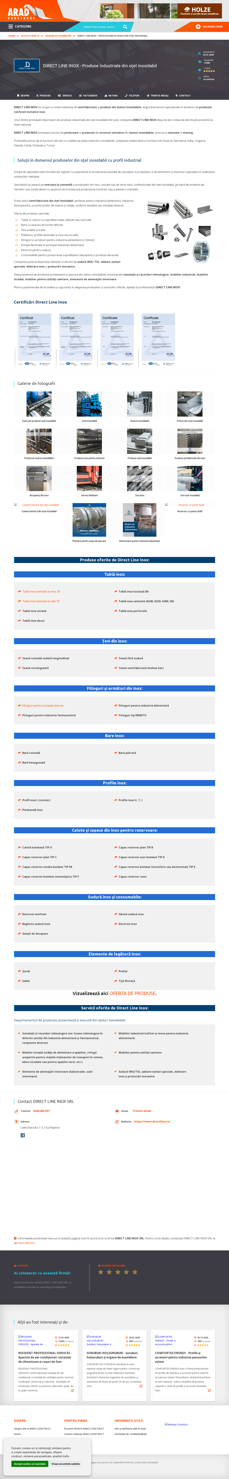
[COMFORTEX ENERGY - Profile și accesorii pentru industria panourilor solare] (167, 1341)
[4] (126, 1272)
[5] (135, 1272)
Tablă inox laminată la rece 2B (41, 591)
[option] (161, 10)
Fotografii (90, 95)
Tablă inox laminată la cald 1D (41, 601)
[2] (109, 1272)
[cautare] (124, 27)
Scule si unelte (30, 35)
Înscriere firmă (213, 26)
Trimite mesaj (159, 95)
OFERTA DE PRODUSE (132, 993)
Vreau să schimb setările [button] (66, 1463)
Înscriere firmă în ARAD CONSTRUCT (84, 1428)
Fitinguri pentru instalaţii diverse (42, 705)
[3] (118, 1272)
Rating (113, 95)
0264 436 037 (26, 1243)
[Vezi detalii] (72, 1390)
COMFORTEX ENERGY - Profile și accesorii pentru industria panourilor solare (181, 1357)
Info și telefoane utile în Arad (130, 1428)
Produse (45, 95)
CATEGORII (23, 26)
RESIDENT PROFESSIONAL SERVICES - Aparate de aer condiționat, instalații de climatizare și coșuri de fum (45, 1357)
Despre (24, 95)
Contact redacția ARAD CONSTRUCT (84, 1434)
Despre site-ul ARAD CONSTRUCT (32, 1428)
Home (11, 35)
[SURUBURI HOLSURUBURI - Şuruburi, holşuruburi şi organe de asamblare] (99, 1341)
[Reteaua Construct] (176, 1424)
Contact (184, 95)
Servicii (67, 95)
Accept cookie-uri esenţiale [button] (30, 1463)
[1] (100, 1272)
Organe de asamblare (58, 35)
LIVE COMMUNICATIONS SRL (121, 1462)
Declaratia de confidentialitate (130, 1434)
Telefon (133, 95)
